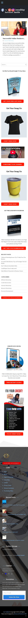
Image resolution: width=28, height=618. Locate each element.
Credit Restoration (6, 282)
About (5, 474)
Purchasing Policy (8, 491)
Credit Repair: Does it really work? (9, 268)
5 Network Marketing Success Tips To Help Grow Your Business (13, 258)
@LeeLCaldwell (20, 555)
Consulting (6, 480)
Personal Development (7, 291)
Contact (6, 482)
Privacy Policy (7, 485)
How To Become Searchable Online (9, 266)
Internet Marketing (9, 40)
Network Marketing (6, 288)
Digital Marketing (8, 477)
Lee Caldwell (6, 612)
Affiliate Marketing (6, 280)
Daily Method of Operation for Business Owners (12, 271)
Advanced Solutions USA (20, 614)
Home (5, 471)
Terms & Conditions (9, 488)
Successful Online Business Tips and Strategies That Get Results (13, 262)
